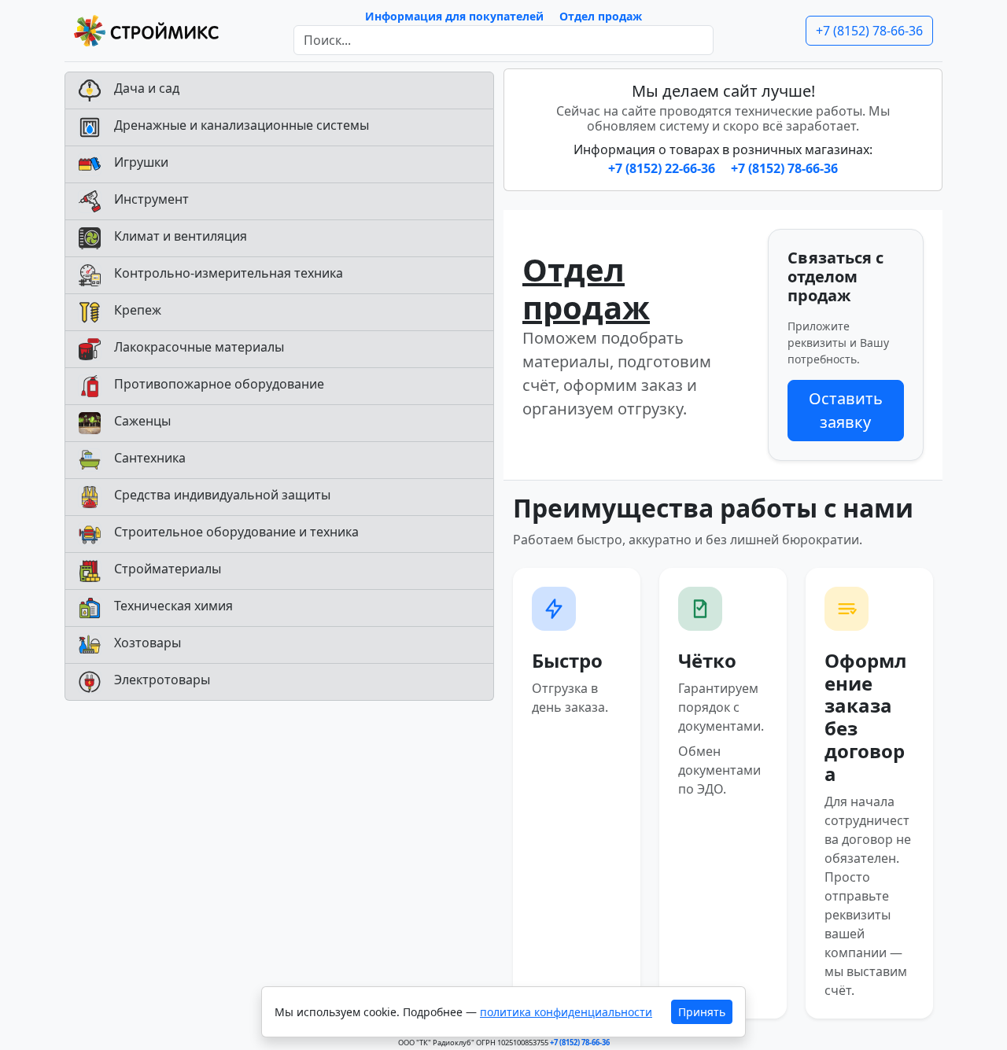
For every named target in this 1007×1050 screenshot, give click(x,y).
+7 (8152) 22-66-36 (663, 168)
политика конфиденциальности (566, 1011)
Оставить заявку (846, 410)
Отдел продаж (600, 16)
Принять (701, 1011)
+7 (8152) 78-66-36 (869, 30)
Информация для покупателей (454, 16)
